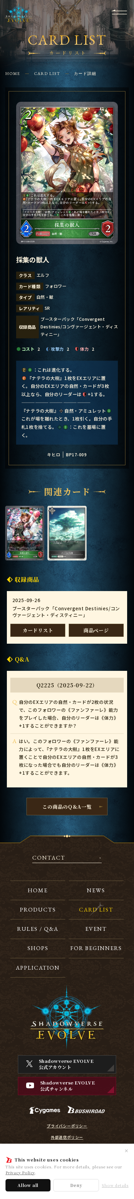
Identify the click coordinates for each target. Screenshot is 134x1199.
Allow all (28, 1185)
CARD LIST (47, 73)
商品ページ (96, 630)
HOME (12, 73)
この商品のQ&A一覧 (67, 806)
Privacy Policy (20, 1172)
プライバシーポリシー (67, 1126)
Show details (115, 1185)
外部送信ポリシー (67, 1137)
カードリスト (38, 630)
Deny (76, 1185)
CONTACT (48, 858)
